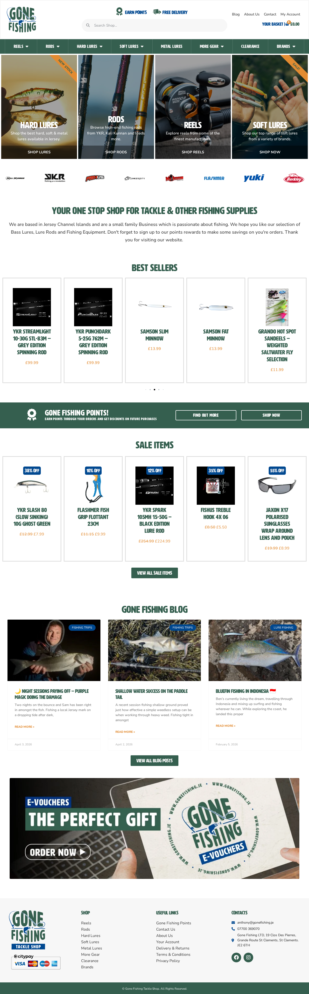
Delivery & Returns (173, 948)
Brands (283, 46)
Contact (270, 14)
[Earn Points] (119, 11)
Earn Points (136, 12)
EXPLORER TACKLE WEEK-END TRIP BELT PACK (277, 338)
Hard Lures (87, 46)
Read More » (24, 727)
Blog (236, 14)
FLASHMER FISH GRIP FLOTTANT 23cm (93, 517)
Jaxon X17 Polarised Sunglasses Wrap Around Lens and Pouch (277, 524)
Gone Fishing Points (173, 923)
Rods (50, 46)
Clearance (250, 46)
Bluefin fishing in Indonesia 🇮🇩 (246, 691)
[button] (150, 389)
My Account (290, 14)
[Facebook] (236, 957)
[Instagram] (248, 957)
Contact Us (165, 929)
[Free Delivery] (157, 11)
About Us (252, 14)
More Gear (209, 46)
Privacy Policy (168, 961)
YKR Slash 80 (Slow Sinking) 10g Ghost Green (32, 517)
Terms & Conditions (173, 954)
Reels (18, 46)
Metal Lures (172, 46)
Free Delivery (175, 12)
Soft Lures (129, 46)
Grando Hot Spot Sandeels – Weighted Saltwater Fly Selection (216, 345)
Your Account (167, 942)
